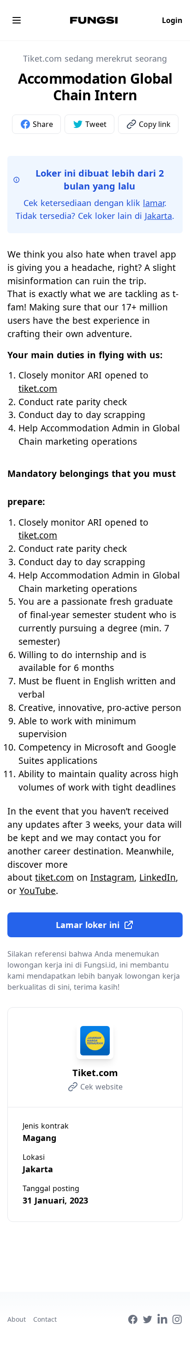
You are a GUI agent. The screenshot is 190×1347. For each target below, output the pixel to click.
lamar (153, 202)
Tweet (96, 124)
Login (172, 20)
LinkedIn (157, 877)
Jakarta (158, 215)
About (16, 1319)
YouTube (37, 890)
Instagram (112, 877)
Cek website (101, 1087)
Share (43, 124)
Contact (45, 1319)
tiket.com (37, 388)
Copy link (155, 124)
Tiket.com (95, 1072)
